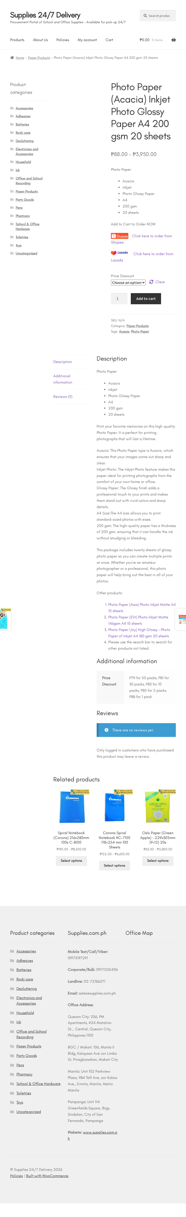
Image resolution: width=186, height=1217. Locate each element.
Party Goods (25, 200)
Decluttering (25, 141)
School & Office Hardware (38, 1083)
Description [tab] (62, 361)
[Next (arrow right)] (17, 1214)
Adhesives (23, 116)
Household (23, 162)
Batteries (22, 124)
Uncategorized (26, 253)
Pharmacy (23, 216)
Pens (19, 208)
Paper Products (39, 58)
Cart (109, 39)
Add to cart (146, 298)
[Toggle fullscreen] (17, 1207)
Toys (19, 245)
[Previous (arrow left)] (5, 1214)
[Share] (29, 1207)
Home (20, 58)
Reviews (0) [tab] (62, 396)
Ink (18, 170)
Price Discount (122, 276)
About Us (40, 39)
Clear (160, 282)
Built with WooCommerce (47, 1175)
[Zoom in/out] (5, 1207)
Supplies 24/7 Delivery (45, 14)
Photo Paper (140, 331)
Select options (71, 861)
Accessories (24, 108)
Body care (23, 133)
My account (87, 39)
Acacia (124, 331)
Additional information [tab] (62, 379)
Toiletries (22, 237)
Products (17, 39)
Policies (62, 39)
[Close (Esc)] (41, 1207)
